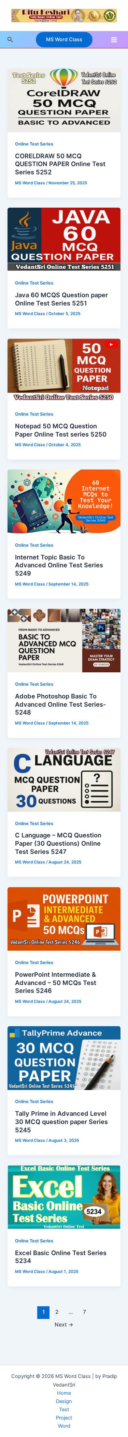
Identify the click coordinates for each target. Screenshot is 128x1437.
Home (64, 1393)
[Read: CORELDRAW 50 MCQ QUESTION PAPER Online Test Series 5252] (64, 100)
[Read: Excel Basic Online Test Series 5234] (64, 1197)
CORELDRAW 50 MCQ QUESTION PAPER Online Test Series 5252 (60, 164)
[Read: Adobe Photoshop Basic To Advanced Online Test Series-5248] (64, 640)
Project (64, 1418)
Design (64, 1401)
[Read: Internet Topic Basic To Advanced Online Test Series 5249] (64, 501)
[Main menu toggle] (114, 40)
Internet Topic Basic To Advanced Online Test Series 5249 (59, 565)
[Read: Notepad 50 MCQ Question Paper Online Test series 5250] (64, 370)
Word (64, 1426)
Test (64, 1409)
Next (64, 1324)
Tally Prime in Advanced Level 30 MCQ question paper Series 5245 (61, 1121)
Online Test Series (34, 144)
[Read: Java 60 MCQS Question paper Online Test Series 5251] (64, 239)
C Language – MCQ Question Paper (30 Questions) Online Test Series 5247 (58, 843)
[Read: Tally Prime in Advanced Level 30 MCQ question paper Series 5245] (64, 1058)
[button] (10, 39)
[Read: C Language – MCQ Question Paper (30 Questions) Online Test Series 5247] (64, 779)
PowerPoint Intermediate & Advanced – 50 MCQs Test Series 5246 (55, 982)
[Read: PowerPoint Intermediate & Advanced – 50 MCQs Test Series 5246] (64, 918)
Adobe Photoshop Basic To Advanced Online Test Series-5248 (60, 704)
